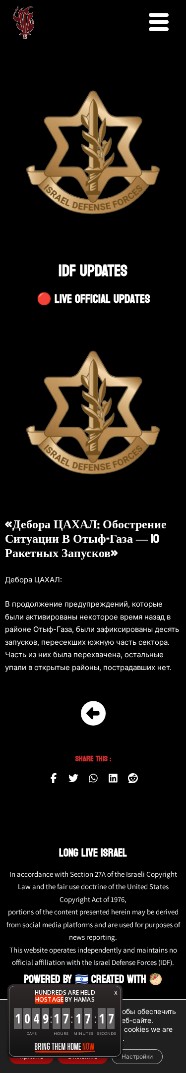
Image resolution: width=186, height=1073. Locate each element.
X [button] (116, 993)
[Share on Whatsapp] (93, 778)
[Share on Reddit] (133, 778)
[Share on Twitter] (73, 778)
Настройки (137, 1056)
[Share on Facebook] (54, 778)
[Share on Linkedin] (113, 778)
